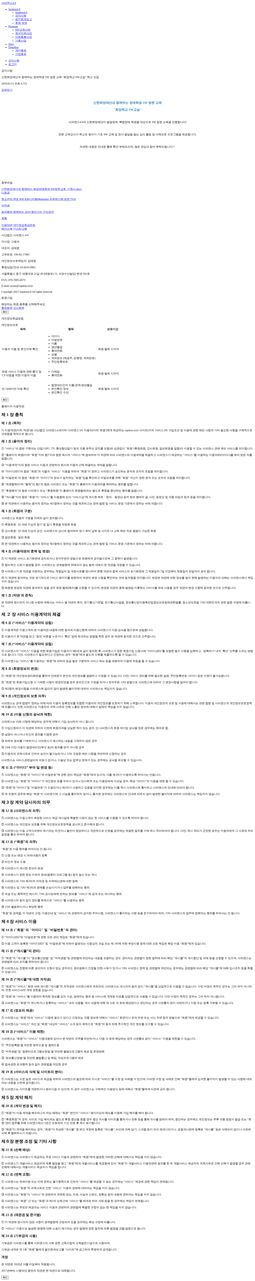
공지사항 (20, 15)
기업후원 (20, 54)
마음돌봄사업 (23, 37)
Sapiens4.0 (14, 9)
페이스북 (6, 228)
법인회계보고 (23, 19)
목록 (4, 218)
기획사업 (20, 40)
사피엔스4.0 (8, 3)
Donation (13, 47)
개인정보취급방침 (24, 225)
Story (11, 44)
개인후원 (20, 50)
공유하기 (6, 90)
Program (13, 26)
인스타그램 (20, 228)
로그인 (12, 64)
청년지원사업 (23, 33)
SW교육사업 (23, 29)
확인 (5, 312)
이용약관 (6, 225)
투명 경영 (21, 23)
